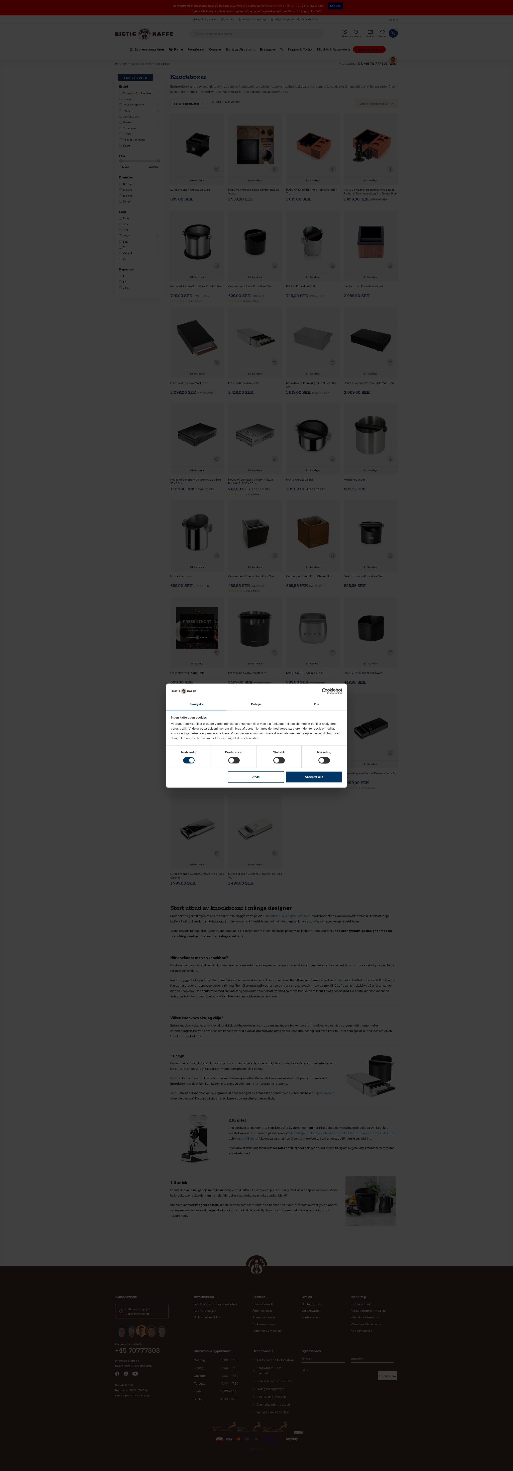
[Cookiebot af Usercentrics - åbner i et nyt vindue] (324, 691)
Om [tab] (316, 704)
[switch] (234, 760)
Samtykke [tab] (196, 704)
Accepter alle (314, 777)
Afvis (256, 777)
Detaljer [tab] (256, 704)
